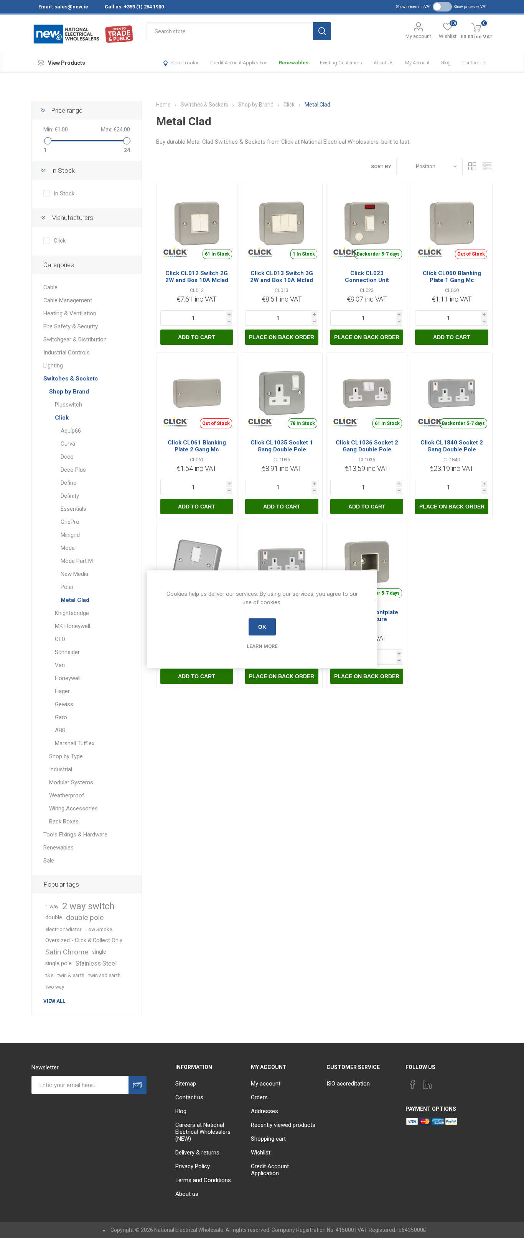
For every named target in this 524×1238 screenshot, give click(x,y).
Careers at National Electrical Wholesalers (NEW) (203, 1132)
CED (60, 639)
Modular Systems (71, 782)
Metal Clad (75, 600)
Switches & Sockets (70, 378)
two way (54, 987)
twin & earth (70, 975)
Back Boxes (64, 821)
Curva (68, 443)
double (53, 917)
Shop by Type (66, 756)
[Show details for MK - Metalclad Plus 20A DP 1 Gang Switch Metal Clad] (197, 562)
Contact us (474, 63)
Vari (60, 665)
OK (262, 627)
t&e (49, 975)
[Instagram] (442, 1082)
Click (60, 240)
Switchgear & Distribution (75, 339)
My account (418, 36)
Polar (67, 587)
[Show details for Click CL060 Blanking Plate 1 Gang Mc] (451, 223)
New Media (74, 574)
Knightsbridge (72, 613)
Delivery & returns (197, 1152)
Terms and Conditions (203, 1180)
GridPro (70, 521)
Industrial (60, 769)
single (99, 952)
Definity (70, 495)
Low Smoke (99, 929)
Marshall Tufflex (74, 743)
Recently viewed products (283, 1125)
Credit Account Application (238, 63)
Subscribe (138, 1085)
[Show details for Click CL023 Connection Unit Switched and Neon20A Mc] (366, 223)
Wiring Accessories (73, 808)
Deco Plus (73, 469)
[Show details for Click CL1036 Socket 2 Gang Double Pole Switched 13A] (366, 393)
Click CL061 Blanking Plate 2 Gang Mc (197, 446)
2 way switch (88, 906)
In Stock (64, 193)
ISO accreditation (348, 1083)
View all (54, 1001)
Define (68, 482)
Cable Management (67, 300)
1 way (51, 906)
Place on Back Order (281, 337)
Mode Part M (77, 561)
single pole (58, 963)
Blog (446, 63)
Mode (68, 547)
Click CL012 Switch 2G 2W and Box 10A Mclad (196, 277)
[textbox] (230, 31)
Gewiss (64, 704)
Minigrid (70, 534)
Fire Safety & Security (70, 326)
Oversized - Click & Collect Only (83, 940)
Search (322, 31)
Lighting (53, 365)
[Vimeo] (427, 1084)
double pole (85, 917)
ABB (60, 730)
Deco (67, 456)
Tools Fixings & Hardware (75, 834)
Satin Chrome (66, 952)
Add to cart (196, 337)
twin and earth (104, 975)
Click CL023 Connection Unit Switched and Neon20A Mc (367, 283)
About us (384, 63)
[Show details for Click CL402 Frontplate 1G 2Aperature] (366, 562)
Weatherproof (66, 795)
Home (163, 105)
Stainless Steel (96, 963)
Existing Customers (341, 63)
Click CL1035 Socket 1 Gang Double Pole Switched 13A (281, 449)
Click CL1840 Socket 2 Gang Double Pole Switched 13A (451, 449)
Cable (50, 287)
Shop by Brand (69, 391)
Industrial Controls (66, 352)
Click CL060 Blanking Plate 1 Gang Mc (452, 277)
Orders (259, 1097)
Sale (48, 860)
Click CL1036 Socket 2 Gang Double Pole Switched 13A (367, 449)
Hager (62, 691)
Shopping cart (268, 1138)
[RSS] (456, 1082)
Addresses (264, 1111)
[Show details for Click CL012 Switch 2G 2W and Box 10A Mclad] (197, 223)
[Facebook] (413, 1084)
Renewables (293, 63)
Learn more (262, 646)
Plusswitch (68, 404)
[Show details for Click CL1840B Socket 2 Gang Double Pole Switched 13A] (281, 562)
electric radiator (63, 929)
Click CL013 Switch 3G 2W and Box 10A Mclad (281, 277)
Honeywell (68, 678)
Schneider (67, 652)
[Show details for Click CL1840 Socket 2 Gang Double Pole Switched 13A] (451, 393)
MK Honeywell (72, 626)
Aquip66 (71, 430)
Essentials (73, 508)
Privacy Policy (192, 1166)
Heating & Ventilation (69, 313)
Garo (61, 717)
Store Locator (184, 63)
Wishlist (260, 1152)
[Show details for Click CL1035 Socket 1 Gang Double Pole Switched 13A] (281, 393)
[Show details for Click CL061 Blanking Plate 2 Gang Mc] (197, 393)
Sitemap (185, 1083)
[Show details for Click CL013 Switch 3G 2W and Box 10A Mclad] (281, 223)
